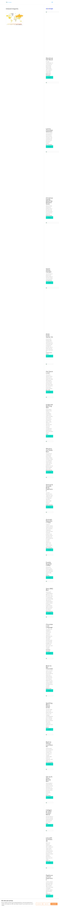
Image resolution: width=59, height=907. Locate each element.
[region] (29, 903)
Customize (39, 903)
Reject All (46, 903)
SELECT (49, 77)
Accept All (54, 903)
